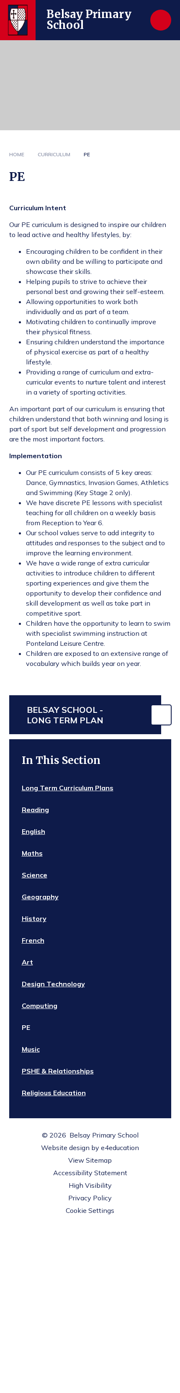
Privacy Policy (90, 1198)
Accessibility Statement (90, 1173)
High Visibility (90, 1185)
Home (16, 154)
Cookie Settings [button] (90, 1210)
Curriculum (54, 154)
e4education (120, 1147)
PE (87, 154)
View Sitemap (90, 1160)
